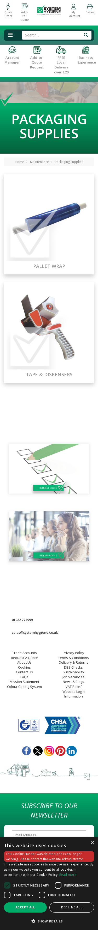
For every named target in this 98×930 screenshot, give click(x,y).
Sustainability (73, 672)
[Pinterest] (60, 749)
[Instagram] (49, 749)
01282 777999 (22, 619)
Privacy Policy (73, 652)
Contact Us (24, 672)
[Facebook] (26, 749)
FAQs (24, 677)
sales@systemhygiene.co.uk (35, 632)
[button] (49, 921)
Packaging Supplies (69, 162)
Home (19, 162)
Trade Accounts (24, 652)
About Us (24, 662)
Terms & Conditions (73, 657)
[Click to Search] (85, 35)
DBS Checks (73, 667)
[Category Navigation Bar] (10, 35)
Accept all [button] (25, 907)
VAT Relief (74, 686)
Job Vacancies (73, 677)
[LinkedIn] (71, 749)
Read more (68, 874)
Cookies (24, 667)
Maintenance (39, 162)
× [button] (92, 843)
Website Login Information (73, 694)
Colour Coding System (24, 686)
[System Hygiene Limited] (49, 7)
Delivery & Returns (73, 662)
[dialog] (49, 883)
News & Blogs (73, 681)
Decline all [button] (71, 907)
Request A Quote (24, 657)
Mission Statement (24, 681)
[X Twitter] (38, 749)
